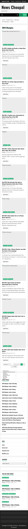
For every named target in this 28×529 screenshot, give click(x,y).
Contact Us (18, 1)
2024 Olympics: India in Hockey (9, 392)
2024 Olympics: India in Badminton (9, 404)
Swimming (10, 279)
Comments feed (5, 450)
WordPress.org (5, 453)
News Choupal (13, 7)
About (12, 1)
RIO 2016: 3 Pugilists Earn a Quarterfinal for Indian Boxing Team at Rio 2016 (14, 105)
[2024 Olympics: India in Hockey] (14, 502)
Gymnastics (10, 178)
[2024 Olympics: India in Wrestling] (14, 478)
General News (5, 493)
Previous (6, 364)
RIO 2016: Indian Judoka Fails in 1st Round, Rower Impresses (14, 206)
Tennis (9, 346)
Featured (5, 44)
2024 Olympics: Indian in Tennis (9, 401)
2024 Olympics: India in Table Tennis (10, 395)
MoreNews (22, 525)
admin (4, 51)
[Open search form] (17, 15)
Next (15, 366)
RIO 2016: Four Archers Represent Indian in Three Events (14, 72)
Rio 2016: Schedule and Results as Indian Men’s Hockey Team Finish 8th (14, 38)
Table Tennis (10, 312)
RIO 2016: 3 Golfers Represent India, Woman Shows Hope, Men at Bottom (14, 139)
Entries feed (4, 448)
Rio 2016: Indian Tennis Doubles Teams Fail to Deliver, (14, 340)
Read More (6, 61)
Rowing (12, 212)
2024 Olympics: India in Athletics (9, 386)
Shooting (10, 245)
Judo (9, 212)
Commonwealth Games (9, 372)
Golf (9, 145)
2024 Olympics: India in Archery (9, 409)
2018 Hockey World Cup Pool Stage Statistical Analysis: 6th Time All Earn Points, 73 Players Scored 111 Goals (13, 429)
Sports (4, 378)
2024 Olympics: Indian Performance (10, 412)
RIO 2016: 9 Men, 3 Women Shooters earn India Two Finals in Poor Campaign (14, 239)
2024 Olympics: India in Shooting (9, 406)
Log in (3, 445)
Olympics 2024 (5, 477)
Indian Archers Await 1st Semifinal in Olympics (12, 398)
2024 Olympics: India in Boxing (9, 389)
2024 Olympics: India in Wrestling (9, 383)
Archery (5, 78)
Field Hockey (10, 44)
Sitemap (24, 1)
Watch (24, 15)
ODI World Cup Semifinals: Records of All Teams (12, 415)
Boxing (4, 111)
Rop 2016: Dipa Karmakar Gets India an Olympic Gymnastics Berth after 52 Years (14, 172)
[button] (2, 14)
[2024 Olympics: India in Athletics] (14, 486)
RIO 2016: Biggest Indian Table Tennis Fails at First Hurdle (14, 306)
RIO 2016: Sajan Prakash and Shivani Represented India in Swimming (14, 273)
